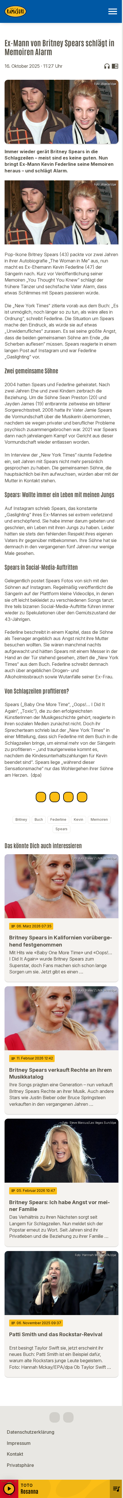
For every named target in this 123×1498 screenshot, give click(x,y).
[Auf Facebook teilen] (40, 797)
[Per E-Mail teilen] (82, 797)
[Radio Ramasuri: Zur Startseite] (55, 11)
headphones (107, 66)
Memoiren (99, 819)
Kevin (78, 819)
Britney (21, 819)
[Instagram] (68, 1417)
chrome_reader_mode (115, 66)
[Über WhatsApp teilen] (68, 797)
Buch (39, 819)
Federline (58, 819)
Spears (61, 829)
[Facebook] (54, 1417)
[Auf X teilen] (54, 797)
